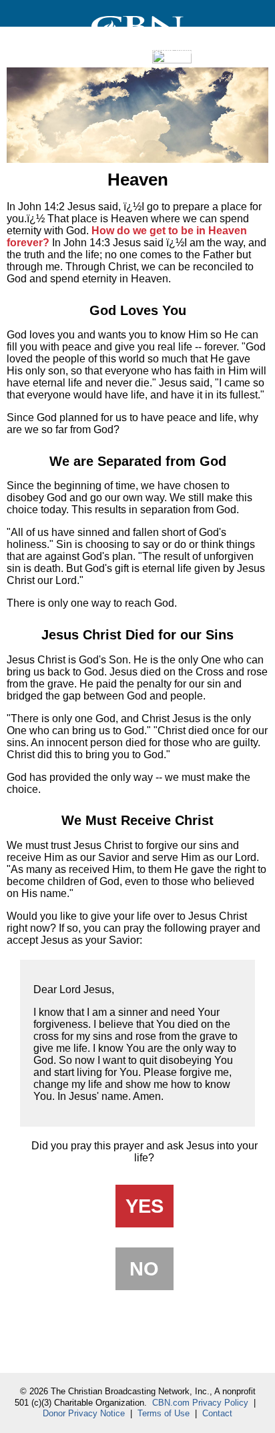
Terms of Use (164, 1413)
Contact (217, 1413)
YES (144, 1206)
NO (144, 1268)
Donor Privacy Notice (84, 1413)
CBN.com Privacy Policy (200, 1403)
